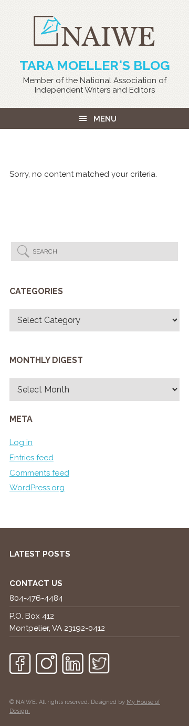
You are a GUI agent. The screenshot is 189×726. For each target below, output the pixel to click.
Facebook (20, 663)
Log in (21, 442)
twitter (99, 663)
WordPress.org (37, 487)
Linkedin (72, 663)
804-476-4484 (36, 598)
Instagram (46, 663)
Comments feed (39, 473)
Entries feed (31, 457)
